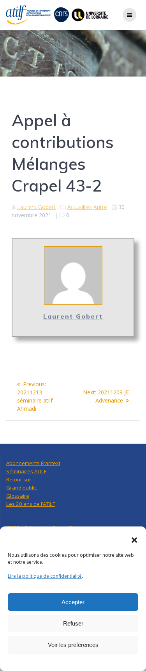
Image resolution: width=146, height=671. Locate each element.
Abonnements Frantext (33, 463)
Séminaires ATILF (26, 471)
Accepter (73, 602)
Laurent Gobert (36, 207)
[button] (134, 540)
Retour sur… (20, 479)
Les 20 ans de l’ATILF (30, 503)
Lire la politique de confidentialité (45, 576)
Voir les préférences (73, 644)
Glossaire (17, 495)
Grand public (21, 487)
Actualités (79, 207)
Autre (100, 207)
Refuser (73, 623)
